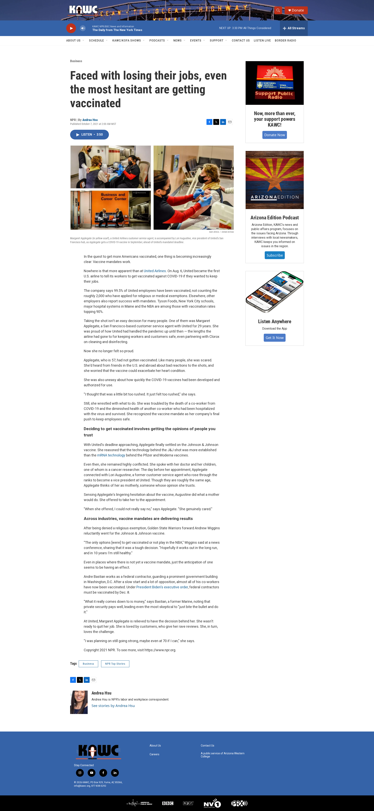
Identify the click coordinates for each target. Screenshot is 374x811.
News (177, 40)
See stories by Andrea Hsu (113, 705)
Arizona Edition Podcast (275, 218)
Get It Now (275, 337)
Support (216, 40)
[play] (71, 28)
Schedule (96, 40)
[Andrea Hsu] (79, 702)
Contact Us (241, 40)
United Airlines (155, 271)
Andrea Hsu (90, 120)
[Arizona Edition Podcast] (275, 180)
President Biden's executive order (162, 587)
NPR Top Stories (115, 663)
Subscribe (275, 255)
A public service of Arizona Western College (222, 755)
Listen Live (262, 40)
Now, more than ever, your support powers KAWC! (274, 119)
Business (76, 61)
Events (195, 40)
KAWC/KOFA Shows (126, 40)
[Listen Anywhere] (275, 292)
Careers (154, 754)
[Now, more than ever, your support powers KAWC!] (275, 83)
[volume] (82, 28)
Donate (298, 10)
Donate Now (274, 134)
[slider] (89, 28)
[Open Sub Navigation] (83, 40)
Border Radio (285, 40)
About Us (73, 40)
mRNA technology (111, 455)
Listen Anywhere (274, 321)
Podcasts (157, 40)
